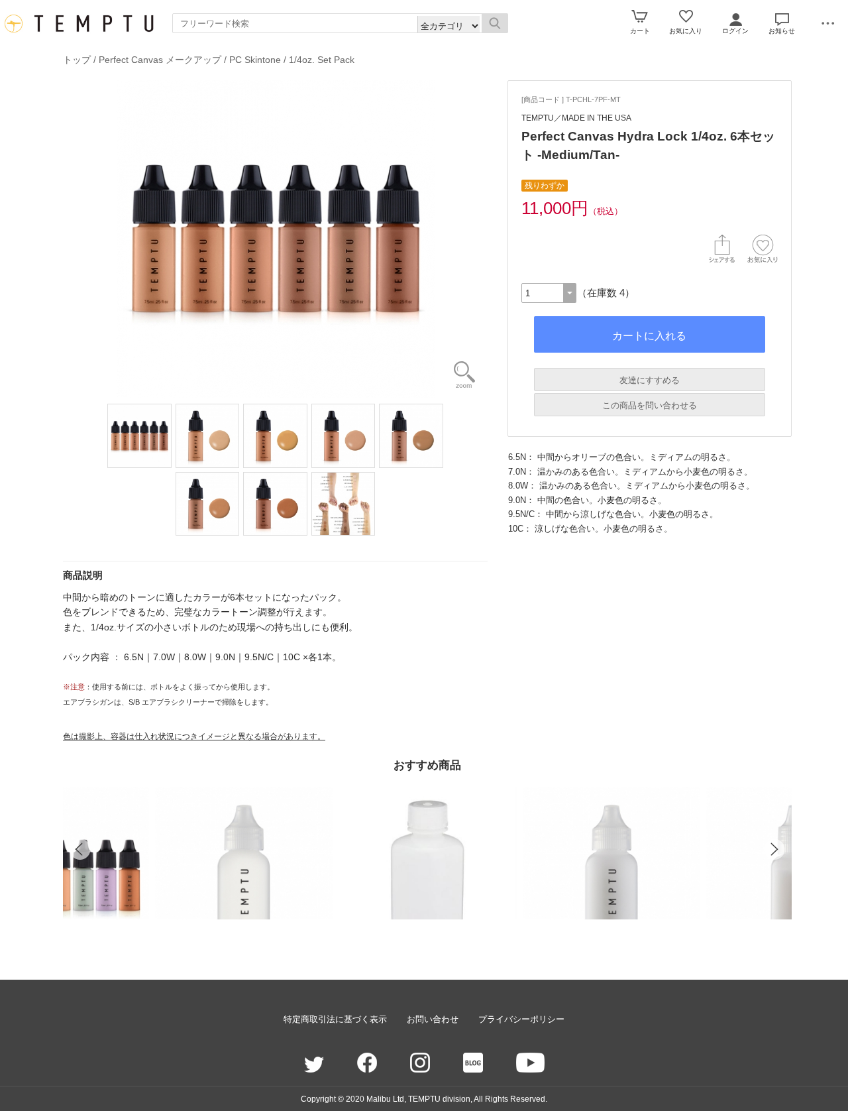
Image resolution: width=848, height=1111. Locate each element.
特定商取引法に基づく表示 (335, 1019)
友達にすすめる (649, 380)
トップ (77, 59)
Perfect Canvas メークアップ (160, 59)
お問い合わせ (432, 1019)
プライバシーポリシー (521, 1019)
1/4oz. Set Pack (321, 59)
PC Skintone (255, 59)
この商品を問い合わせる (649, 405)
